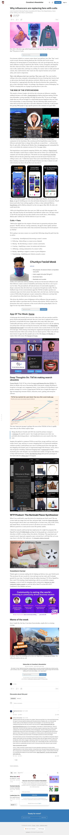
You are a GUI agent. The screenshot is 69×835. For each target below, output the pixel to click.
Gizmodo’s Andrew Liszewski (41, 538)
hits (28, 97)
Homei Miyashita (53, 520)
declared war (43, 145)
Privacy (33, 825)
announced (45, 450)
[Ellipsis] (58, 711)
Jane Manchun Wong (35, 454)
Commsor (12, 582)
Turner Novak (14, 383)
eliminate (15, 434)
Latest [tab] (15, 772)
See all (12, 804)
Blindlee (51, 334)
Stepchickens (13, 205)
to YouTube (52, 155)
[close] (47, 775)
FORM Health (25, 532)
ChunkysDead (32, 95)
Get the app (41, 828)
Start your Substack (31, 828)
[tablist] (16, 698)
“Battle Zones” (53, 151)
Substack (28, 832)
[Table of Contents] (1, 417)
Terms (37, 825)
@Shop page (24, 456)
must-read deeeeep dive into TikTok (43, 383)
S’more (44, 334)
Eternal (29, 336)
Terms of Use (41, 798)
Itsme (31, 314)
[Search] (49, 2)
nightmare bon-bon (17, 711)
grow (29, 389)
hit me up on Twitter (49, 656)
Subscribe (57, 2)
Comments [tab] (13, 698)
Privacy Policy (44, 799)
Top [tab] (11, 772)
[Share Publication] (52, 2)
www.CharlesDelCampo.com (19, 726)
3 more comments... (14, 766)
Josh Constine (16, 15)
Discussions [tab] (20, 772)
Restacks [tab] (19, 698)
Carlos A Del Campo (17, 717)
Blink (11, 201)
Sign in (65, 2)
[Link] (8, 90)
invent (27, 139)
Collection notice (43, 825)
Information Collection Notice (34, 799)
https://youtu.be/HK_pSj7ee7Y (20, 745)
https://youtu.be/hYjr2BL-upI (47, 724)
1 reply (15, 760)
